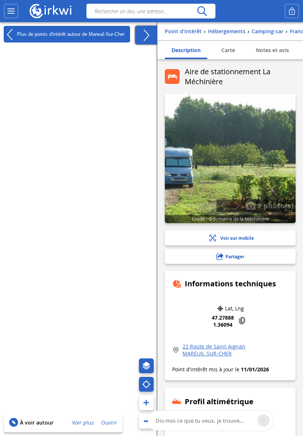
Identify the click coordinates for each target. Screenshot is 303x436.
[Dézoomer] (146, 421)
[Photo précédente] (223, 205)
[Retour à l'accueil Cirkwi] (51, 11)
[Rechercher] (202, 11)
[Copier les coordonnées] (242, 321)
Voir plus (83, 422)
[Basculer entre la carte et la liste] (146, 35)
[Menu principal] (11, 11)
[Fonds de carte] (146, 365)
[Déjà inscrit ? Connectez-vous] (292, 11)
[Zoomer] (146, 402)
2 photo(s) (275, 205)
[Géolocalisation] (146, 384)
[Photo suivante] (237, 205)
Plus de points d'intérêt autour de (70, 34)
